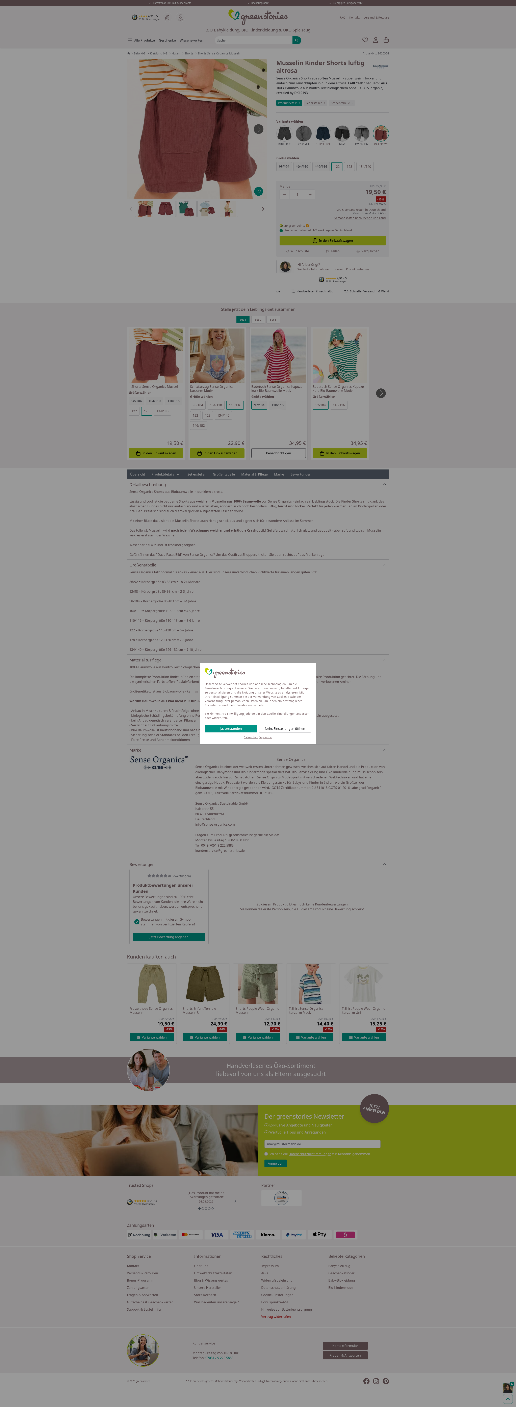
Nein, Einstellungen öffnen (285, 728)
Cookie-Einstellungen (281, 713)
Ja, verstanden (231, 728)
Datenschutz (251, 737)
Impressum (265, 737)
